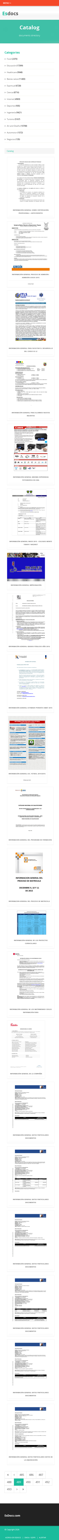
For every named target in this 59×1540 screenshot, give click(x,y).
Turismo (10, 119)
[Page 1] (8, 1475)
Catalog (10, 151)
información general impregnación (26, 585)
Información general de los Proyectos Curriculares (31, 941)
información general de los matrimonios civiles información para (31, 1010)
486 (31, 1475)
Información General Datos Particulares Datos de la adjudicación (31, 1458)
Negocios (10, 139)
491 (38, 1482)
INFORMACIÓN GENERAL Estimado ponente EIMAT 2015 (30, 708)
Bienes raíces (12, 79)
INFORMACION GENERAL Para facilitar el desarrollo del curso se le (31, 349)
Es (10, 13)
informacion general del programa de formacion (30, 840)
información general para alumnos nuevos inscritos (31, 414)
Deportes (10, 105)
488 (9, 1482)
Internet (10, 99)
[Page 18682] (23, 1489)
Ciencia (9, 92)
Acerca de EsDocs (13, 1537)
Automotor (11, 132)
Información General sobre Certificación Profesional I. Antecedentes (31, 211)
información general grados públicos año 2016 (29, 646)
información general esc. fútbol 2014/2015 (27, 774)
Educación (11, 65)
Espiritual (10, 85)
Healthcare (11, 72)
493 (9, 1489)
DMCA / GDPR (30, 1537)
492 (47, 1482)
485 (22, 1475)
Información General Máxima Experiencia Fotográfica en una (31, 478)
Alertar (42, 1537)
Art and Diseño (13, 126)
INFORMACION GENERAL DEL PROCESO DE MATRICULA (29, 901)
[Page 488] (14, 1475)
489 (18, 1482)
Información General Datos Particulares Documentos (31, 1136)
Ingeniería (11, 112)
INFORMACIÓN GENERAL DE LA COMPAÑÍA (26, 1074)
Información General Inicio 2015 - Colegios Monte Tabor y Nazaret (30, 542)
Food (8, 59)
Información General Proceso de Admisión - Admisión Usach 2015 (30, 276)
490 (28, 1482)
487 (41, 1475)
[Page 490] (17, 1489)
